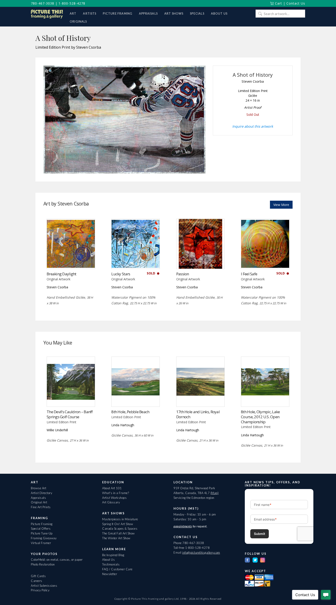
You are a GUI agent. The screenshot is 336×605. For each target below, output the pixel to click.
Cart (278, 3)
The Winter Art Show (116, 538)
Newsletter (109, 574)
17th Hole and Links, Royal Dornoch (198, 414)
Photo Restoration (43, 564)
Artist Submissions (44, 585)
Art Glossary (111, 502)
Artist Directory (41, 493)
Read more (70, 259)
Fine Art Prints (41, 507)
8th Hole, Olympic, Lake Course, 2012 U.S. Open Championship (260, 416)
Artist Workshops (114, 498)
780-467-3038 (42, 3)
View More (281, 205)
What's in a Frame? (115, 493)
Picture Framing (42, 524)
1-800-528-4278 (72, 3)
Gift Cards (38, 576)
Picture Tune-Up (42, 533)
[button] (48, 71)
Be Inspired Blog (113, 555)
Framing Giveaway (43, 538)
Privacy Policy (40, 590)
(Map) (215, 493)
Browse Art (38, 488)
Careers (36, 581)
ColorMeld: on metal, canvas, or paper (57, 559)
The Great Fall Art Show (118, 533)
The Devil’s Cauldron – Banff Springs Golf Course (70, 414)
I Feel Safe (249, 273)
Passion (182, 273)
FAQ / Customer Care (117, 569)
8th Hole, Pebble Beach (130, 411)
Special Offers (41, 528)
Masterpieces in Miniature (120, 519)
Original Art (39, 502)
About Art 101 (112, 488)
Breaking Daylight (61, 273)
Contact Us (295, 3)
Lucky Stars (120, 273)
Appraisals (38, 498)
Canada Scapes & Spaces (119, 528)
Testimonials (111, 564)
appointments (182, 526)
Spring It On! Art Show (117, 524)
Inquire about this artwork (252, 126)
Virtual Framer (41, 543)
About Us (108, 559)
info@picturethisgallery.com (201, 552)
